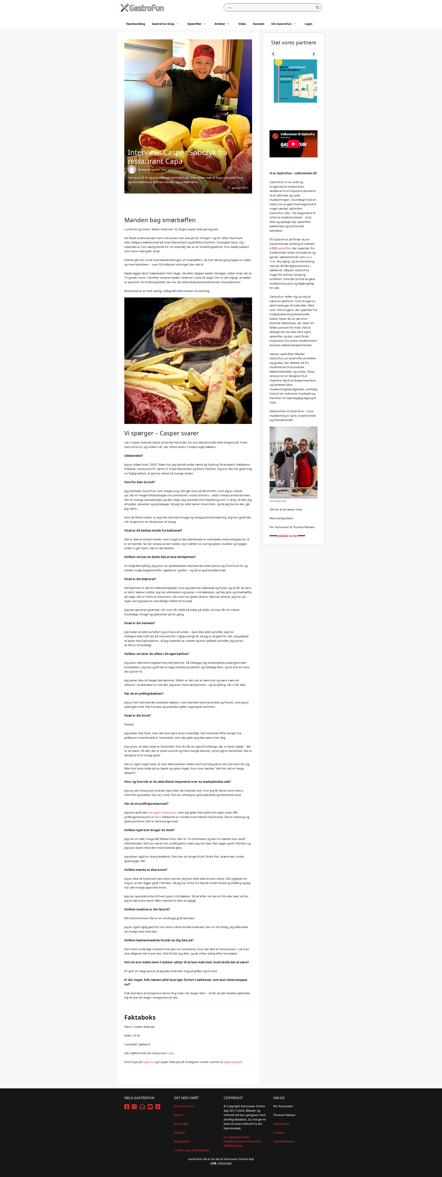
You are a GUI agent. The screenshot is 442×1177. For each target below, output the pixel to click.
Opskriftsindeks (284, 1141)
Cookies (278, 1133)
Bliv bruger (181, 1124)
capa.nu (148, 1062)
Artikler (220, 24)
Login (309, 24)
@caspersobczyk (231, 1062)
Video (242, 24)
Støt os (178, 1115)
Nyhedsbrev (281, 1124)
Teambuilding (135, 24)
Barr (158, 817)
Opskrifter (194, 24)
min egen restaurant (162, 812)
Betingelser (182, 1141)
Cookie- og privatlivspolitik (191, 1150)
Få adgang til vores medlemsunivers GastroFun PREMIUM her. (243, 1141)
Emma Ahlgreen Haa (152, 170)
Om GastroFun (281, 24)
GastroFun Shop (163, 24)
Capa (170, 1053)
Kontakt (258, 24)
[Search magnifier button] (317, 7)
